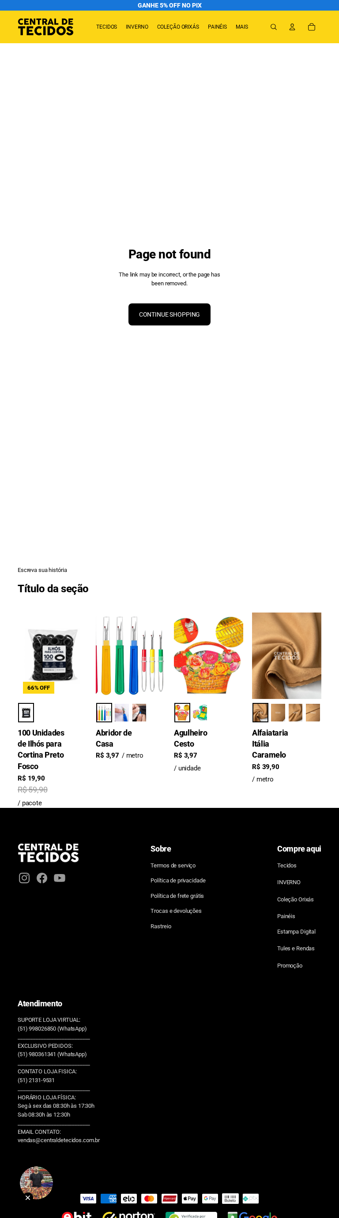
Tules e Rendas (296, 948)
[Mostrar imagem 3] (139, 712)
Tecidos (287, 865)
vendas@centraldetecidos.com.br (59, 1140)
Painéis (286, 916)
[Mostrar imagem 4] (313, 712)
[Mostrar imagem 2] (122, 712)
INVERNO (289, 882)
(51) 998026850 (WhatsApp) (52, 1028)
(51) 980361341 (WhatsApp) (52, 1054)
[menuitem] (241, 27)
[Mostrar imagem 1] (26, 712)
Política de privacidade (178, 880)
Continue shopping (169, 314)
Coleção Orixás (295, 899)
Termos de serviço (173, 865)
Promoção (289, 965)
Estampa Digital (296, 931)
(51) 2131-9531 (36, 1080)
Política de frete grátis (177, 896)
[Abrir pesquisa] (273, 27)
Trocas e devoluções (176, 911)
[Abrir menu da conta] (292, 27)
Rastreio (161, 926)
